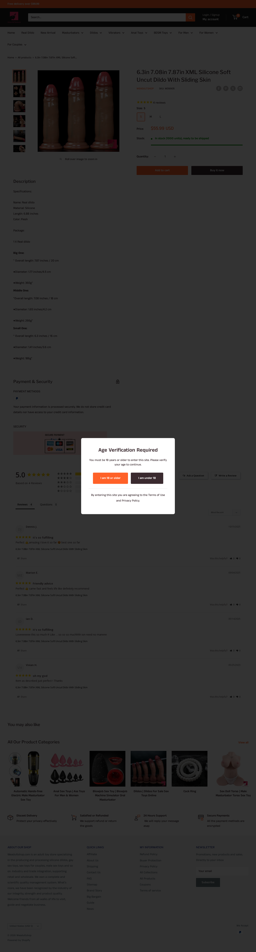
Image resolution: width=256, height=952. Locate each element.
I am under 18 (147, 478)
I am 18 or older (110, 478)
